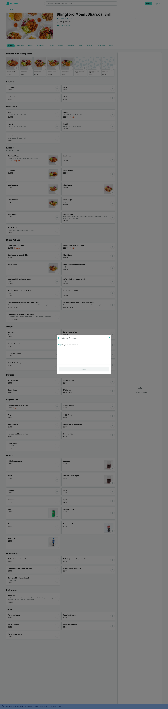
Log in (60, 345)
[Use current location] (108, 338)
